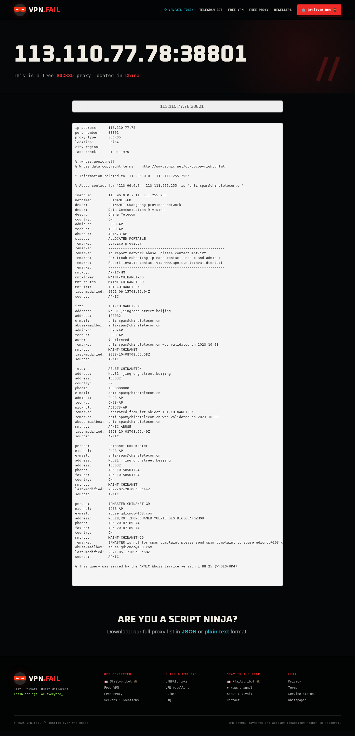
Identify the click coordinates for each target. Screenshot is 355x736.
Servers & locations (121, 700)
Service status (301, 694)
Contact (233, 700)
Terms (292, 688)
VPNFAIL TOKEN (179, 10)
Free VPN (236, 10)
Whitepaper (297, 700)
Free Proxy (258, 10)
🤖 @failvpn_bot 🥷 (319, 10)
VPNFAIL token (177, 681)
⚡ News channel (239, 688)
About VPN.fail (239, 694)
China (132, 75)
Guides (171, 694)
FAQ (168, 700)
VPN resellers (177, 688)
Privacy (294, 681)
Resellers (283, 10)
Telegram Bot (210, 10)
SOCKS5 (65, 75)
